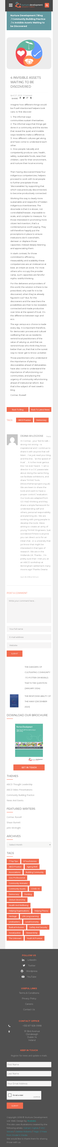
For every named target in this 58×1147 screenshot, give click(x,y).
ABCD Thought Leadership (19, 784)
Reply (48, 436)
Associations (14, 872)
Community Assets (17, 888)
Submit (14, 1106)
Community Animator (18, 883)
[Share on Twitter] (24, 98)
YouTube (31, 976)
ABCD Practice (24, 420)
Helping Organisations (19, 910)
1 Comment (27, 95)
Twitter (31, 965)
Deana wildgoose (31, 436)
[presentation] (24, 1095)
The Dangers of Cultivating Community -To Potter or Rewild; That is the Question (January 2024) (37, 677)
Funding (28, 894)
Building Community (35, 872)
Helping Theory (41, 910)
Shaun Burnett (14, 822)
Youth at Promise (34, 938)
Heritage (13, 916)
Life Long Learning (30, 916)
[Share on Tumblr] (31, 98)
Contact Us (29, 1009)
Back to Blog (17, 409)
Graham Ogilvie (31, 1128)
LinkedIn (31, 960)
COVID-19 (35, 888)
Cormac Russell (14, 817)
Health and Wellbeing (18, 905)
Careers (29, 1004)
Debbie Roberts (23, 1131)
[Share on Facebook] (20, 98)
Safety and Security (38, 927)
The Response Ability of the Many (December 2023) (38, 701)
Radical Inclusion (16, 927)
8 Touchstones (30, 861)
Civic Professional (17, 877)
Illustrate (31, 1121)
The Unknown (15, 938)
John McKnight (14, 827)
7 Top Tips (13, 861)
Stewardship (31, 932)
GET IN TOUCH (29, 767)
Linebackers (14, 921)
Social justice (15, 932)
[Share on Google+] (27, 98)
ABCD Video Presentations (19, 789)
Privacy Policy (29, 998)
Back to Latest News (40, 409)
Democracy (41, 420)
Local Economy (32, 921)
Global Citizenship (17, 899)
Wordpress (31, 971)
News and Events (15, 800)
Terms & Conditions (29, 993)
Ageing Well (32, 866)
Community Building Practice (28, 19)
